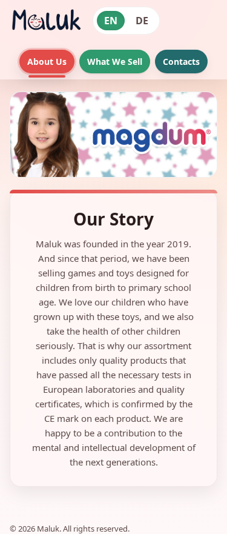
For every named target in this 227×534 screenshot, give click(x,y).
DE (142, 20)
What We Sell (114, 61)
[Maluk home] (45, 20)
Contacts (181, 61)
